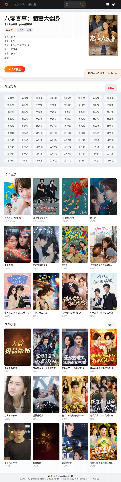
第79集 (96, 160)
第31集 (96, 119)
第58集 (25, 146)
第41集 (11, 132)
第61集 (67, 146)
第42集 (25, 132)
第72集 (110, 153)
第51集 (39, 139)
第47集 (96, 132)
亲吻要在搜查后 (40, 218)
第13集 (67, 105)
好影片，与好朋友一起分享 (100, 73)
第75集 (39, 160)
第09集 (10, 105)
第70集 (82, 153)
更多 (110, 324)
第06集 (81, 98)
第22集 (82, 112)
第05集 (67, 98)
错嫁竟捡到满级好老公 (72, 312)
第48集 (110, 132)
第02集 (25, 98)
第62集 (82, 146)
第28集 (53, 119)
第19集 (39, 112)
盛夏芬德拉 (38, 415)
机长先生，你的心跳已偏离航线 (103, 312)
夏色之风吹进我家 (12, 218)
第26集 (25, 119)
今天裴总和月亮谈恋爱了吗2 (17, 312)
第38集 (81, 125)
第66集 (25, 153)
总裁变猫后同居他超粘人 (101, 265)
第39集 (96, 125)
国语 (13, 53)
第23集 (96, 112)
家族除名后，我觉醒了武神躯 (46, 368)
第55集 (96, 139)
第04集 (53, 98)
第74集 (25, 160)
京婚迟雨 (8, 265)
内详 (13, 40)
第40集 (110, 125)
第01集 (11, 98)
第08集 (110, 98)
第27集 (39, 119)
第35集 (39, 125)
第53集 (67, 139)
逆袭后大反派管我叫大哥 (101, 415)
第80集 (110, 160)
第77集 (67, 160)
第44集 (53, 132)
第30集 (81, 119)
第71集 (96, 153)
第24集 (110, 112)
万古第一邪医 (10, 415)
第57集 (11, 146)
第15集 (96, 105)
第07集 (96, 98)
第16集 (110, 105)
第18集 (25, 112)
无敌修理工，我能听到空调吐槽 (75, 368)
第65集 (10, 153)
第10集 (25, 105)
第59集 (39, 146)
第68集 (53, 153)
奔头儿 (65, 265)
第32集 (110, 119)
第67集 (39, 153)
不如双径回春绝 (40, 265)
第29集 (67, 119)
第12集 (53, 105)
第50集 (25, 139)
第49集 (10, 139)
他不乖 (93, 218)
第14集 (82, 105)
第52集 (53, 139)
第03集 (39, 98)
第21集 (67, 112)
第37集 (67, 125)
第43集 (39, 132)
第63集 (96, 146)
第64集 (110, 146)
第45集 (67, 132)
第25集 (11, 119)
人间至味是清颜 (40, 312)
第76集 (53, 160)
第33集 (10, 125)
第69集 (67, 153)
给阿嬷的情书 (68, 218)
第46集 (81, 132)
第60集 (53, 146)
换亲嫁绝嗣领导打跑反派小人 (103, 368)
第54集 (81, 139)
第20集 (53, 112)
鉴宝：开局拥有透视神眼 (73, 415)
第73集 (11, 160)
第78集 (82, 160)
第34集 (25, 125)
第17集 (11, 112)
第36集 (53, 125)
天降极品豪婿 (10, 368)
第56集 (110, 139)
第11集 (39, 105)
